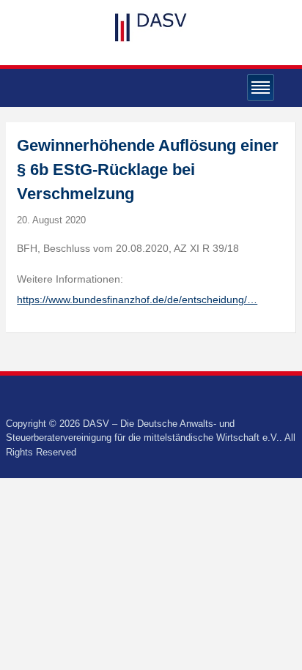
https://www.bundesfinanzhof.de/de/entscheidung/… (137, 299)
